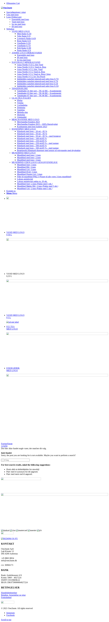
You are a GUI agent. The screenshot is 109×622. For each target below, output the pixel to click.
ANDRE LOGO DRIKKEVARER (27, 53)
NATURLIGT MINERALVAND (26, 62)
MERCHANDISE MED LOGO (25, 119)
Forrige (4, 444)
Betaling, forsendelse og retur (13, 595)
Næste (9, 444)
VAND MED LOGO (21, 31)
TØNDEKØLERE (20, 88)
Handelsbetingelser (9, 593)
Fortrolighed (6, 597)
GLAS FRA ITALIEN (21, 98)
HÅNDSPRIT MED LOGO (24, 129)
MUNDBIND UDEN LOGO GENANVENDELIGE (35, 162)
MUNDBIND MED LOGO (24, 153)
